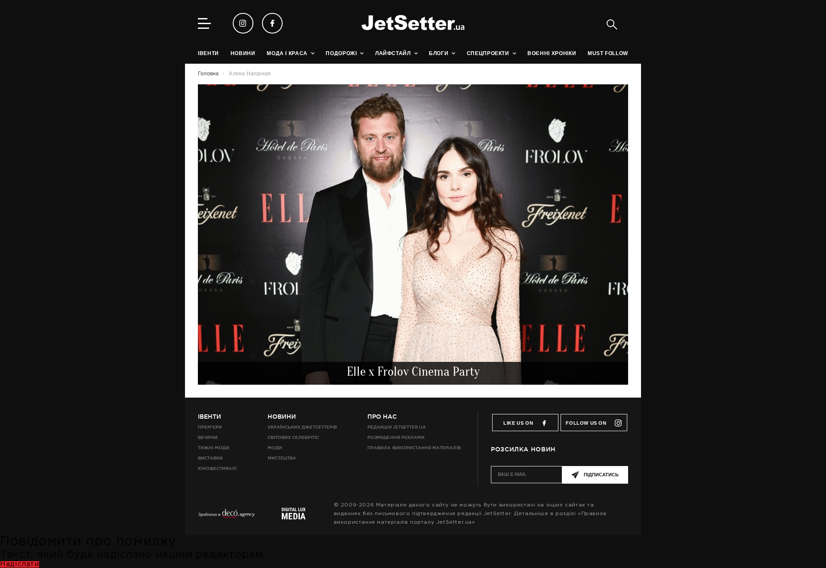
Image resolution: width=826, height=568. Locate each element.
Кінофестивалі (217, 468)
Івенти (209, 416)
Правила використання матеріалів (414, 447)
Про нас (382, 416)
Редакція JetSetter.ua (396, 427)
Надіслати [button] (19, 564)
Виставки (210, 458)
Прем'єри (210, 427)
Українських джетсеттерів (302, 427)
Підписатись (601, 474)
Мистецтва (282, 458)
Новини (282, 416)
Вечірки (208, 437)
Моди (275, 447)
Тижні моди (213, 447)
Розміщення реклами (395, 437)
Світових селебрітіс (293, 437)
